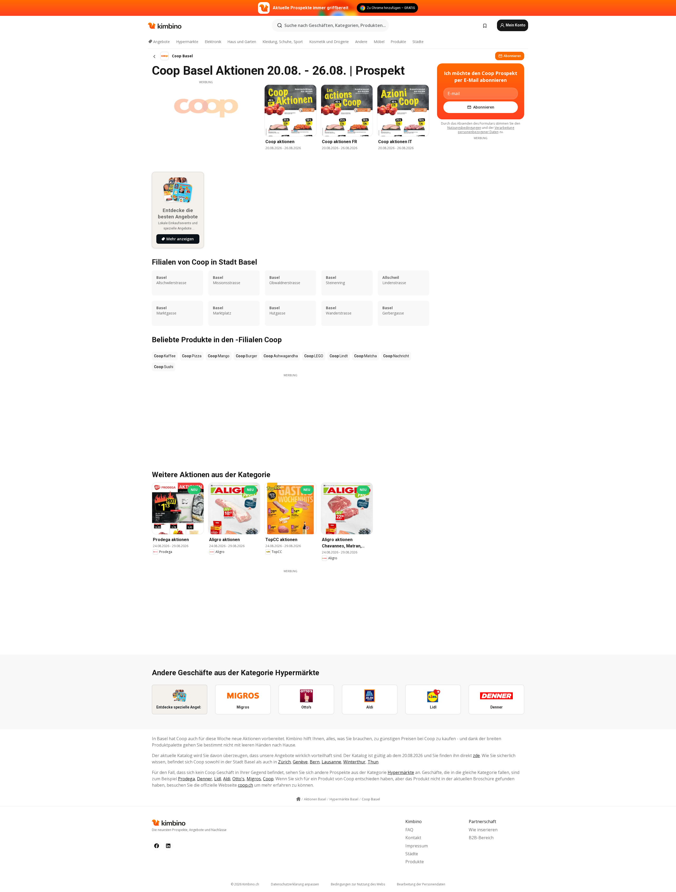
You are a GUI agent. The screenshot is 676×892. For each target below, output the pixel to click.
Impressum (416, 846)
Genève (300, 762)
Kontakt (413, 838)
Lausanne (331, 762)
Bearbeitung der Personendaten (421, 884)
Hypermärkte (187, 41)
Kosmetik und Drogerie (329, 41)
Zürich (284, 762)
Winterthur (354, 762)
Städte (418, 41)
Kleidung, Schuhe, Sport (282, 41)
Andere (361, 41)
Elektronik (213, 41)
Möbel (379, 41)
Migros (254, 779)
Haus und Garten (241, 41)
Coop (268, 779)
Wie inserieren (483, 830)
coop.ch (245, 785)
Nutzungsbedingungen (464, 127)
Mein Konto (515, 25)
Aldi (226, 779)
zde (476, 755)
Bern (315, 762)
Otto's (238, 779)
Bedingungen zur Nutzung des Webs (358, 884)
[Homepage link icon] (298, 799)
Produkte (398, 41)
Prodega (186, 779)
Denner (204, 779)
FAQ (409, 830)
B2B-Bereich (481, 838)
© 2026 (245, 884)
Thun (373, 762)
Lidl (217, 779)
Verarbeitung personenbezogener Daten (486, 129)
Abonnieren (512, 56)
